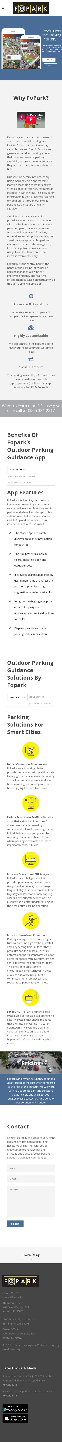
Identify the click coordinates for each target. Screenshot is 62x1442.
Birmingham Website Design (39, 1345)
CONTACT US (51, 65)
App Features (17, 469)
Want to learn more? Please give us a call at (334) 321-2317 (31, 408)
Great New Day (11, 1349)
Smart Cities (17, 697)
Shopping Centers (40, 703)
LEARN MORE (49, 59)
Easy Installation (20, 482)
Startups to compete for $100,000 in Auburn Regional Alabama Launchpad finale (28, 1378)
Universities (36, 697)
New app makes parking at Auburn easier (27, 1391)
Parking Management (21, 476)
